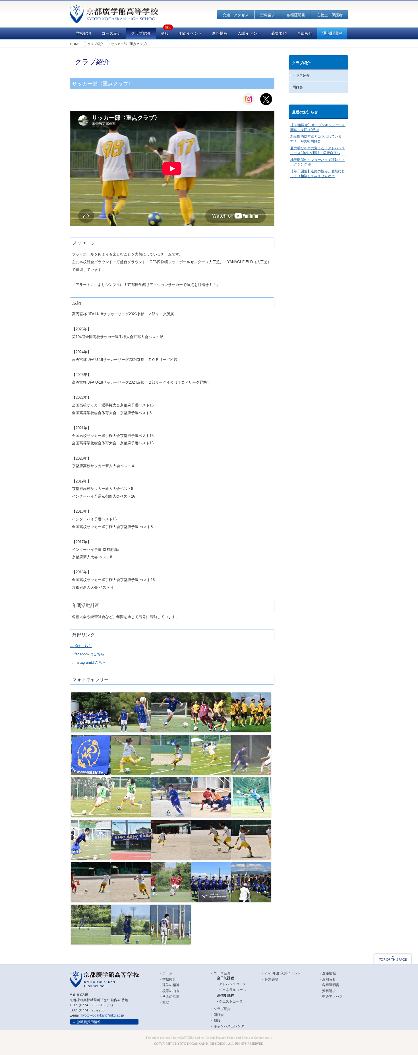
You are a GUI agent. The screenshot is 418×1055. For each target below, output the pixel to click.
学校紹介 (84, 33)
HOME (75, 44)
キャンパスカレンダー (231, 1026)
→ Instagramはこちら (88, 662)
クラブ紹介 (141, 33)
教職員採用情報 (89, 1022)
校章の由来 (170, 991)
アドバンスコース (232, 984)
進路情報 (220, 33)
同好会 (298, 87)
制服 (165, 33)
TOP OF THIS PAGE (392, 958)
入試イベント (249, 33)
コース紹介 (111, 33)
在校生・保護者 (330, 15)
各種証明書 (296, 15)
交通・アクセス (236, 15)
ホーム (167, 973)
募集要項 (279, 33)
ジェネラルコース (232, 990)
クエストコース (231, 1001)
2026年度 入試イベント (283, 973)
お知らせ (305, 33)
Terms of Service (253, 1037)
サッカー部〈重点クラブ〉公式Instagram (248, 99)
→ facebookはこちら (87, 654)
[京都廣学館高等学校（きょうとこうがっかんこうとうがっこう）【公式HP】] (114, 20)
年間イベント (190, 33)
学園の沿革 (170, 997)
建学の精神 (170, 985)
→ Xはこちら (81, 646)
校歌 (165, 1002)
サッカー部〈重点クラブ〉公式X (266, 99)
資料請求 (267, 15)
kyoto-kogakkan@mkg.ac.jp (102, 1015)
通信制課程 (332, 33)
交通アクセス (332, 997)
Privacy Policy (225, 1037)
